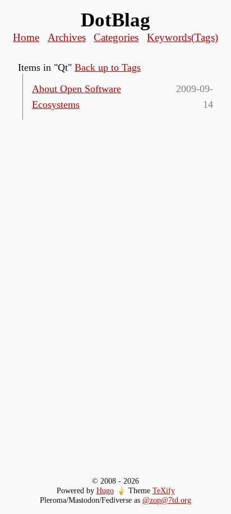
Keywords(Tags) (182, 37)
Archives (67, 37)
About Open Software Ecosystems (76, 96)
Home (26, 37)
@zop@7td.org (166, 499)
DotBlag (115, 20)
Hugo (105, 490)
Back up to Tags (108, 67)
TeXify (164, 490)
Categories (116, 37)
